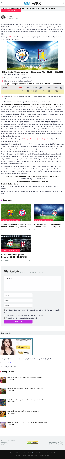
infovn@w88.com (9, 363)
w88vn (10, 16)
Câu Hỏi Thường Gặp (44, 455)
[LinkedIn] (57, 443)
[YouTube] (54, 443)
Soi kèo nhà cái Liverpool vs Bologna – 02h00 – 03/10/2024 (14, 256)
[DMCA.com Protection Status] (32, 443)
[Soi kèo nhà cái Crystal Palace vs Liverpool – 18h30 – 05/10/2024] (49, 212)
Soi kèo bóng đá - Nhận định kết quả (11, 10)
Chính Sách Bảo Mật (32, 455)
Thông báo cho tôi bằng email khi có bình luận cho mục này (24, 315)
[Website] (61, 443)
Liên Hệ (24, 455)
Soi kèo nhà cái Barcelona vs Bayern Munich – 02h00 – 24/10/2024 (16, 225)
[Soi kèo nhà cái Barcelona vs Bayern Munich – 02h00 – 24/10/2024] (16, 212)
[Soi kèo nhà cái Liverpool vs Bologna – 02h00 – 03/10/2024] (16, 243)
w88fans (10, 37)
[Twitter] (50, 443)
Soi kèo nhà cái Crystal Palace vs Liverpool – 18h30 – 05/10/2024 (47, 225)
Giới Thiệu (18, 455)
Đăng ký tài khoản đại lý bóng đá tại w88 (35, 139)
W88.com (33, 452)
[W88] (32, 3)
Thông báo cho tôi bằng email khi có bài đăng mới (21, 318)
